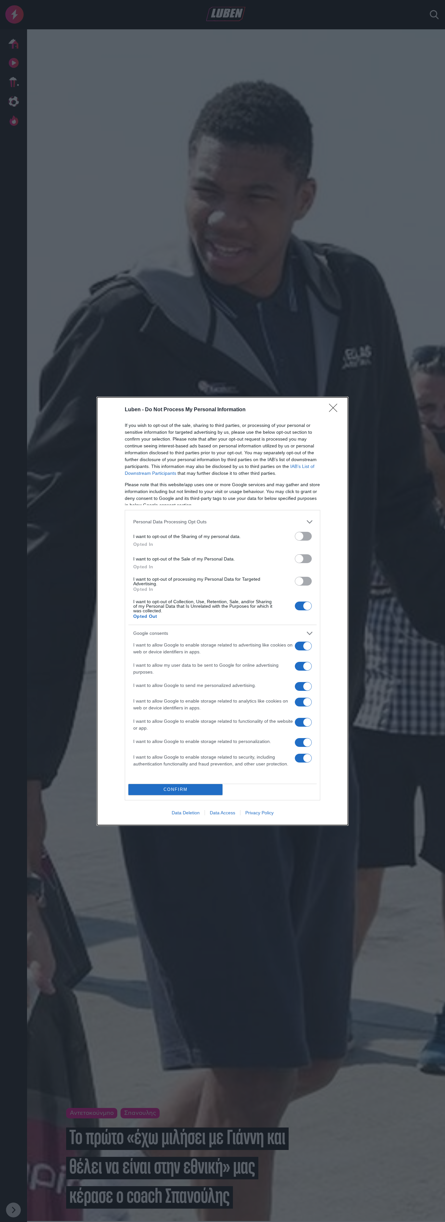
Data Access (222, 812)
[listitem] (222, 521)
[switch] (303, 536)
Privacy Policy (259, 812)
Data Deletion (186, 812)
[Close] (335, 410)
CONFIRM (176, 789)
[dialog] (222, 611)
